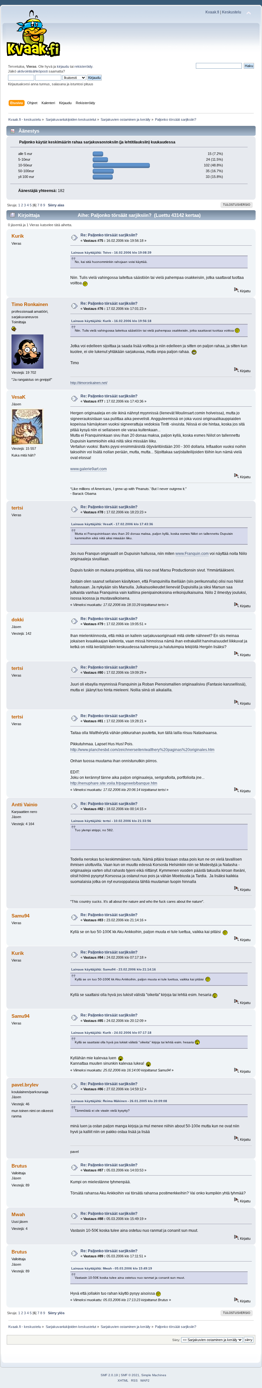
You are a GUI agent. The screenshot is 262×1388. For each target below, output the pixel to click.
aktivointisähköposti (32, 71)
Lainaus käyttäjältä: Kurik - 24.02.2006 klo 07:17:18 (111, 1032)
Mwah (18, 1214)
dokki (18, 619)
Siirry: (176, 1340)
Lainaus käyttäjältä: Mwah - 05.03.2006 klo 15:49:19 (111, 1268)
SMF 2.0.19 (109, 1375)
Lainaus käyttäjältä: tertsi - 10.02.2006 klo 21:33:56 (111, 821)
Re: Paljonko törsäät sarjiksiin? (109, 235)
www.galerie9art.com (88, 469)
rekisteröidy (83, 66)
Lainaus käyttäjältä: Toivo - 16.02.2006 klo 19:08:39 (111, 252)
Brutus (19, 1166)
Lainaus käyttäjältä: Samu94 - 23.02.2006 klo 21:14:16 (113, 969)
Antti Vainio (24, 804)
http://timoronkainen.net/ (88, 383)
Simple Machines (153, 1375)
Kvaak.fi (212, 12)
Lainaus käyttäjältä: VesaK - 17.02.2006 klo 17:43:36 (112, 524)
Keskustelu (231, 12)
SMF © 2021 (130, 1375)
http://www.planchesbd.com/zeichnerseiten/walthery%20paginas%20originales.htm (142, 750)
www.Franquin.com (192, 553)
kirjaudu (63, 66)
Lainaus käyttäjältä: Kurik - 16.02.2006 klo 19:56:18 (111, 321)
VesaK (19, 397)
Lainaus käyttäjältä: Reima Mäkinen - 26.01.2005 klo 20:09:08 (119, 1101)
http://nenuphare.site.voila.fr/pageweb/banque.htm (113, 783)
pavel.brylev (25, 1084)
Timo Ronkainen (30, 304)
